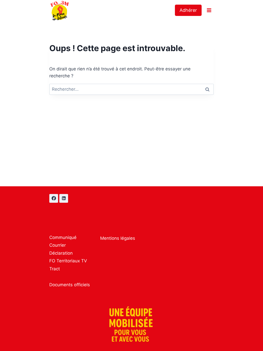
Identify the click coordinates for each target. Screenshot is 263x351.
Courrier (57, 245)
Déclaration (61, 253)
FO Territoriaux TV (68, 260)
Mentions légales (117, 238)
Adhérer (188, 10)
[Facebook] (53, 198)
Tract (54, 268)
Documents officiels (69, 284)
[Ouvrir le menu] (209, 10)
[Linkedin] (63, 198)
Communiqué (63, 237)
